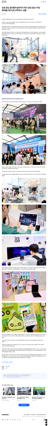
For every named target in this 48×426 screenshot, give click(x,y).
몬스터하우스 (6, 362)
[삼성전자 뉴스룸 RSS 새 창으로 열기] (17, 420)
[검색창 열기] (41, 2)
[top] (46, 425)
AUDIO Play (39, 14)
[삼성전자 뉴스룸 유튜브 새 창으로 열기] (3, 420)
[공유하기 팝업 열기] (46, 422)
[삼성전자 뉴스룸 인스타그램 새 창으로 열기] (5, 420)
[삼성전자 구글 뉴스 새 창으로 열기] (20, 420)
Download (41, 14)
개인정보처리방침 (33, 414)
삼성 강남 (11, 362)
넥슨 (3, 362)
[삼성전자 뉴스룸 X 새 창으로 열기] (10, 420)
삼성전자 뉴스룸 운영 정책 (27, 414)
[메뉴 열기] (45, 2)
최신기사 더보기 (23, 405)
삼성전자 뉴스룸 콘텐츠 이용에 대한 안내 (41, 414)
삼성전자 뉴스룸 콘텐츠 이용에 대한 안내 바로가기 (14, 377)
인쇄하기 (45, 14)
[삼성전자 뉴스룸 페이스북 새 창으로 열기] (8, 420)
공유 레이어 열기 (43, 14)
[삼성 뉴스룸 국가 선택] (43, 2)
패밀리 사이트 (33, 419)
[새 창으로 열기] (44, 420)
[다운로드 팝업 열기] (46, 420)
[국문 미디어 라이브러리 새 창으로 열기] (15, 420)
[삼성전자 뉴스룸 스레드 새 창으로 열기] (13, 420)
